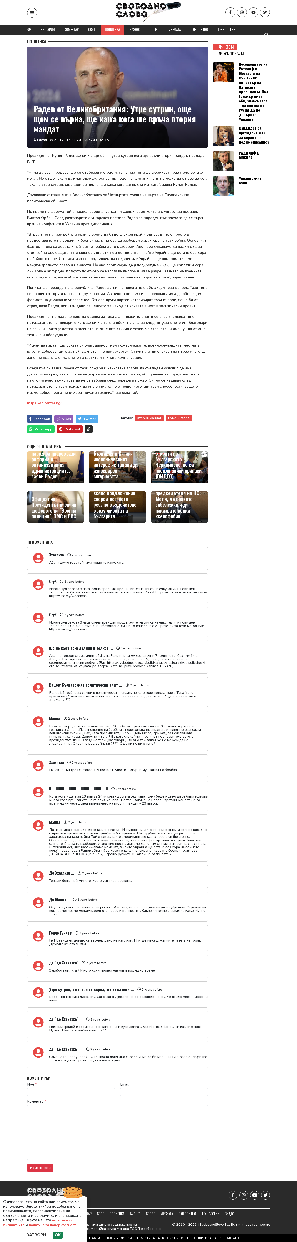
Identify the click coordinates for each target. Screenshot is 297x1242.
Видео (229, 1213)
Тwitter (89, 419)
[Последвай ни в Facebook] (230, 12)
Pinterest (72, 429)
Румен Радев (179, 418)
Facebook (42, 419)
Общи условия (118, 1238)
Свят (91, 29)
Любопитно (199, 29)
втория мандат (149, 418)
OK (58, 1235)
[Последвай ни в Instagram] (242, 12)
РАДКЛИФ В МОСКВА (249, 155)
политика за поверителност (52, 1225)
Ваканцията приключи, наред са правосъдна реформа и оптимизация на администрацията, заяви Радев (55, 461)
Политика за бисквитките (217, 1238)
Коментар (71, 29)
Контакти (91, 1238)
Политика (112, 29)
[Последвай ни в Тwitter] (265, 12)
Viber (66, 419)
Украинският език (250, 180)
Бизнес (135, 29)
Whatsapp (43, 429)
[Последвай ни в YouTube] (253, 12)
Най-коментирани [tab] (230, 53)
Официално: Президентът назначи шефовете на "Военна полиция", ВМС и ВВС (54, 507)
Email (124, 1084)
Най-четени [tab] (225, 47)
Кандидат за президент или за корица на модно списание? (254, 134)
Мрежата (174, 29)
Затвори (36, 1235)
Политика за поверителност (163, 1238)
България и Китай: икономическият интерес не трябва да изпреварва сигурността (115, 464)
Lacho (42, 139)
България (48, 29)
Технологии (226, 29)
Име (32, 1084)
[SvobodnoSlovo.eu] (52, 1195)
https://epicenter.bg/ (44, 403)
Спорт (154, 29)
